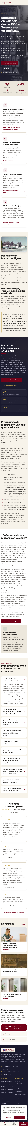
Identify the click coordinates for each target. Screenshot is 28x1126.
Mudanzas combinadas (7, 1092)
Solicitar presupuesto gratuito (11, 621)
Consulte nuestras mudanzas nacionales (10, 191)
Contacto (6, 68)
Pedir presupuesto (8, 160)
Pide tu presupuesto (10, 63)
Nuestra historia (19, 1101)
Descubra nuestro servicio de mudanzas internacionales (11, 223)
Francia (16, 1086)
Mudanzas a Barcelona (7, 1086)
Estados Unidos (18, 1091)
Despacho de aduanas (10, 385)
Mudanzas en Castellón (7, 1089)
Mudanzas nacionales (6, 1081)
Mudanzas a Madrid (6, 1084)
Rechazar (8, 1117)
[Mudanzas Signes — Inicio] (7, 2)
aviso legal (16, 1121)
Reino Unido (18, 1089)
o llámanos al (10, 72)
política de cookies (7, 1113)
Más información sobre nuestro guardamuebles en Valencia (11, 128)
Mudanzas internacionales (12, 380)
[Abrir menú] (25, 3)
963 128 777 (6, 1069)
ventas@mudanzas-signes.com (11, 1071)
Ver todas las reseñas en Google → (14, 912)
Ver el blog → (23, 924)
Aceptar (20, 1117)
